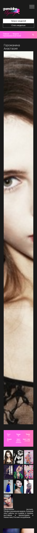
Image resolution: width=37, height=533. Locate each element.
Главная (6, 34)
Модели (16, 34)
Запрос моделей (18, 21)
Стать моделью (18, 25)
